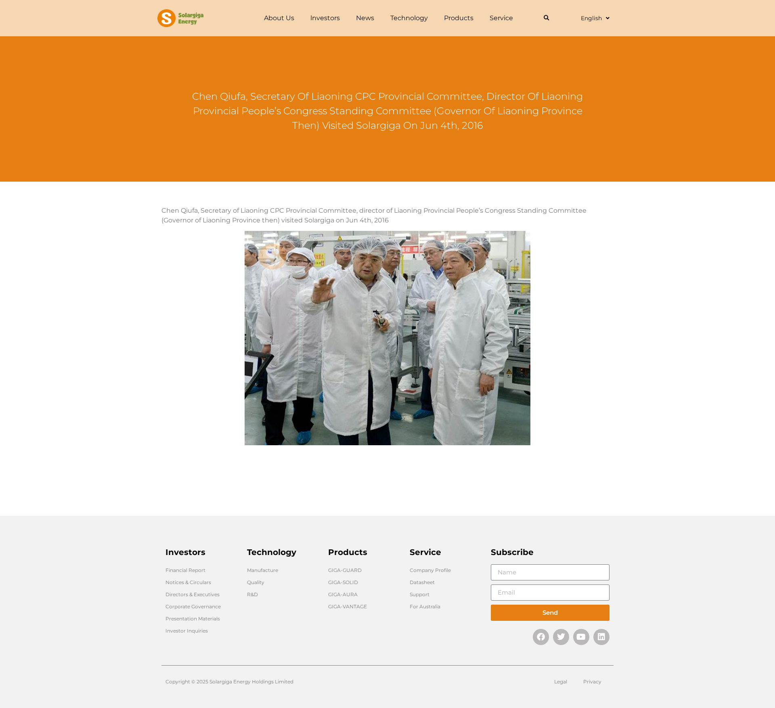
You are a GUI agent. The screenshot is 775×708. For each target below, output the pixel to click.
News (365, 18)
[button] (546, 18)
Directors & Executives (192, 594)
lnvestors (325, 18)
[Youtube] (581, 637)
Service (501, 18)
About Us (279, 18)
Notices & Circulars (188, 582)
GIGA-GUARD (345, 570)
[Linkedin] (601, 637)
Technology (409, 18)
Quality (255, 582)
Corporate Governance (193, 606)
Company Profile (430, 570)
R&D (252, 594)
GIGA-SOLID (343, 582)
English (591, 18)
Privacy (592, 682)
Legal (560, 682)
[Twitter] (561, 637)
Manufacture (262, 570)
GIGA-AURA (343, 594)
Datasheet (422, 582)
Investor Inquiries (186, 631)
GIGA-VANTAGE (347, 606)
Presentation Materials (192, 619)
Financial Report (185, 570)
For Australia (425, 606)
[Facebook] (541, 637)
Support (419, 594)
